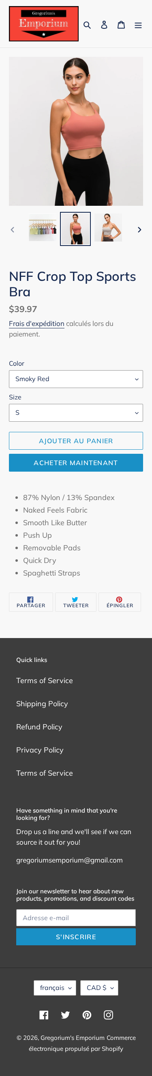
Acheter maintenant (76, 463)
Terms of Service (44, 680)
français (52, 987)
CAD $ (97, 987)
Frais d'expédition (36, 323)
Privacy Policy (40, 750)
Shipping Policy (42, 703)
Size (15, 397)
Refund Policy (39, 726)
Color (16, 363)
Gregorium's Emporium (73, 1037)
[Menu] (138, 23)
